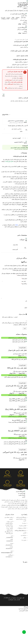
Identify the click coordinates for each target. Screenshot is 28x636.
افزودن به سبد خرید (17, 138)
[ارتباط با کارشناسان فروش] (24, 632)
